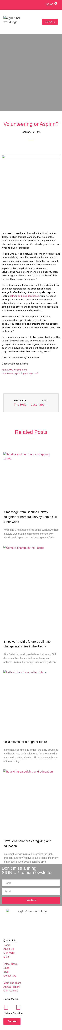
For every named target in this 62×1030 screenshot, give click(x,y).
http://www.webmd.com (15, 369)
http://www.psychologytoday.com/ (20, 373)
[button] (37, 21)
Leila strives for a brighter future (25, 742)
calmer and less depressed (24, 295)
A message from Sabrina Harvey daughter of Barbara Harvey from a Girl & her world (30, 517)
